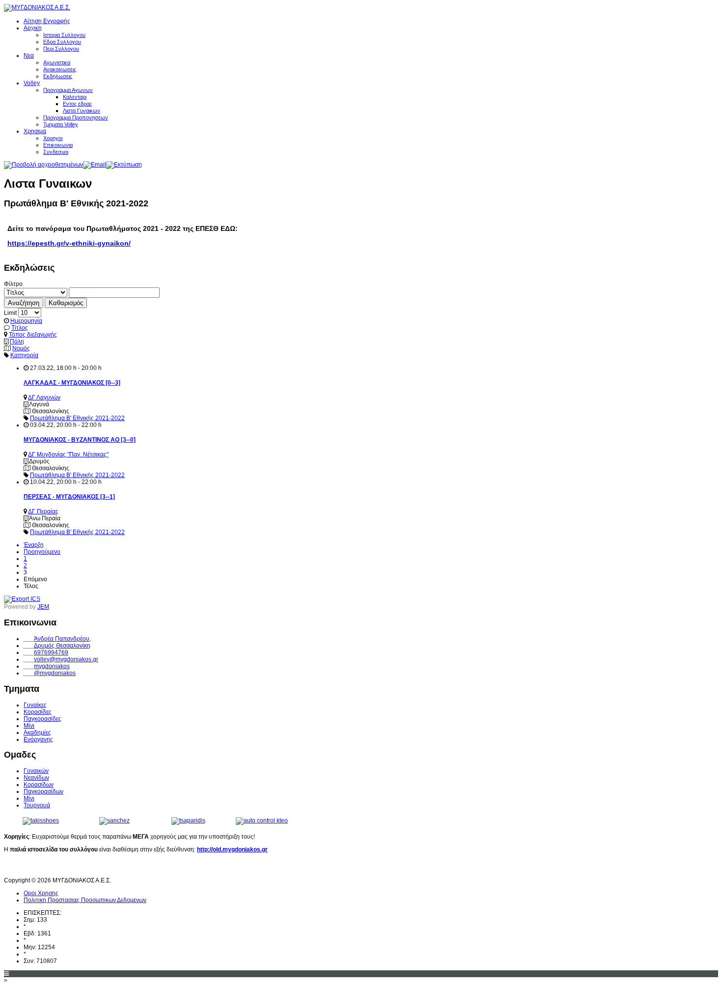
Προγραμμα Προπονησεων (75, 117)
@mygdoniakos (55, 673)
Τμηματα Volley (60, 124)
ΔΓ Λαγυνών (44, 397)
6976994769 (51, 652)
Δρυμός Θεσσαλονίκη (62, 645)
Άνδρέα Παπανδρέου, (62, 638)
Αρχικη (33, 28)
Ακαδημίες (37, 732)
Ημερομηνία (26, 320)
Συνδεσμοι (55, 152)
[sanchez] (114, 820)
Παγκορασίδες (42, 718)
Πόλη (17, 341)
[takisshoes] (41, 820)
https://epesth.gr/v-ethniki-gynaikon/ (69, 243)
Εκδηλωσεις (57, 76)
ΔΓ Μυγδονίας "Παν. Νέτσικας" (68, 454)
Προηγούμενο (42, 551)
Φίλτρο (13, 284)
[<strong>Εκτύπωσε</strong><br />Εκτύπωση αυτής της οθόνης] (124, 164)
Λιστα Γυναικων (81, 110)
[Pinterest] (67, 867)
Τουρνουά (37, 805)
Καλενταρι (74, 97)
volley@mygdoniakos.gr (66, 659)
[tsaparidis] (188, 820)
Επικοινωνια (58, 145)
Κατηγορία (24, 355)
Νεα (29, 55)
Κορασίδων (39, 784)
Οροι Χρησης (41, 893)
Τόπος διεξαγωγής (33, 334)
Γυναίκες (35, 705)
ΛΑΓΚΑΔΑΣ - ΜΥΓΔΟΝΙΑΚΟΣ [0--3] (72, 382)
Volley (32, 83)
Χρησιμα (35, 131)
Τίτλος (19, 327)
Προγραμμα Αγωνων (68, 90)
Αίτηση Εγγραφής (47, 21)
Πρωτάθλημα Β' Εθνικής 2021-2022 (77, 418)
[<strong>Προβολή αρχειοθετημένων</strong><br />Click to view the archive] (43, 164)
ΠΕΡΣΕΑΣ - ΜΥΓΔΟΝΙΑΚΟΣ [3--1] (69, 496)
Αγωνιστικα (56, 62)
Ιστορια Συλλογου (64, 35)
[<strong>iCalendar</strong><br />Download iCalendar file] (22, 598)
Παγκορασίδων (43, 791)
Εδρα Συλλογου (62, 42)
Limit (10, 313)
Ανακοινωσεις (59, 69)
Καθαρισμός (66, 303)
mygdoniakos (52, 666)
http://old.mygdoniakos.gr (232, 849)
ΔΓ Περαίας (43, 511)
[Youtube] (30, 867)
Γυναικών (36, 770)
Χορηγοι (52, 138)
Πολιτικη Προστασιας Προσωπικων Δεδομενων (85, 900)
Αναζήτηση (23, 303)
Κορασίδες (38, 711)
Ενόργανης (38, 739)
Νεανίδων (36, 777)
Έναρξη (34, 544)
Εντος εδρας (77, 104)
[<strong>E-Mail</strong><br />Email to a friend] (94, 164)
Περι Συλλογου (61, 49)
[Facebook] (12, 867)
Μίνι (29, 725)
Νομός (21, 348)
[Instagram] (49, 867)
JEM (43, 606)
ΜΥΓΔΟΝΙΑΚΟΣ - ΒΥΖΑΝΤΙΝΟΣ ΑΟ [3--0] (80, 439)
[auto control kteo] (262, 820)
